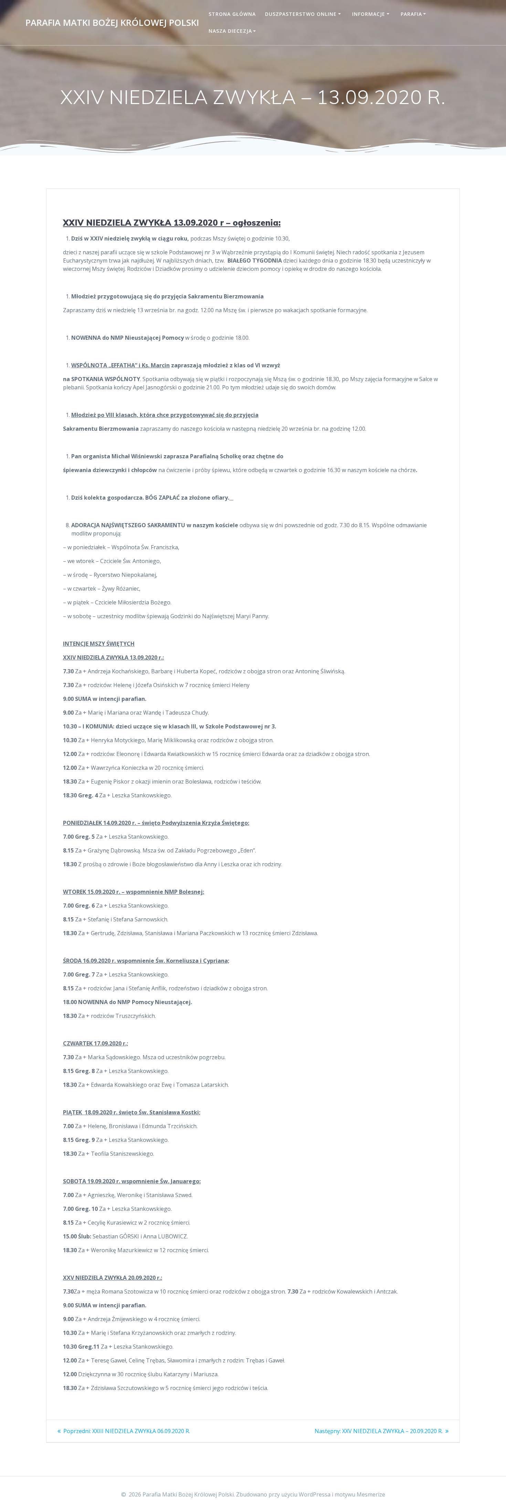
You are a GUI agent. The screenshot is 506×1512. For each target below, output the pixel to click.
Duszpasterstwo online (301, 14)
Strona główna (232, 14)
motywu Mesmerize (360, 1494)
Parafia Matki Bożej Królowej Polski (112, 22)
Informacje (368, 14)
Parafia (411, 14)
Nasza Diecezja (230, 31)
